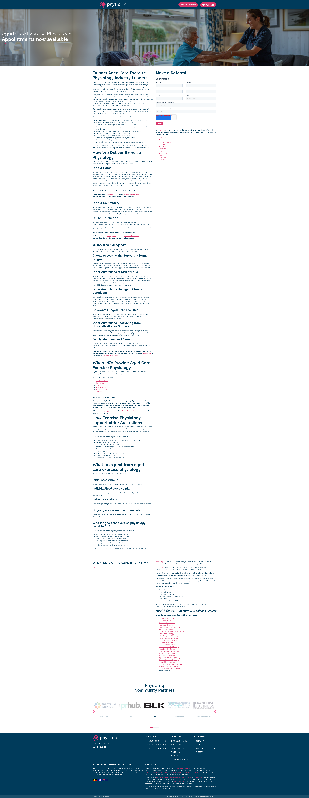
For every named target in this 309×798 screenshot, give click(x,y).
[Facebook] (97, 747)
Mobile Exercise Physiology (168, 653)
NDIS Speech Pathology (167, 644)
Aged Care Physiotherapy (167, 625)
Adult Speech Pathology (167, 649)
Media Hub (200, 748)
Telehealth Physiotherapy (167, 662)
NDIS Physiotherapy (165, 621)
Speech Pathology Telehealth (169, 666)
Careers (199, 752)
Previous (94, 711)
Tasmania (99, 392)
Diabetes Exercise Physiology (169, 660)
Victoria (98, 385)
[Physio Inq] (113, 5)
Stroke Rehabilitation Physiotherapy (171, 627)
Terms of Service (176, 796)
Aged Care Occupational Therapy (170, 640)
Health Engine (179, 716)
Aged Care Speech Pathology (169, 651)
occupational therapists (162, 772)
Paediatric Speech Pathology (169, 647)
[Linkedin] (94, 747)
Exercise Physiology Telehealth (169, 668)
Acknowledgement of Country (209, 796)
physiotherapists (150, 772)
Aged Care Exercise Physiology (169, 658)
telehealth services (178, 781)
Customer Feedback (197, 796)
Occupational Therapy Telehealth (170, 664)
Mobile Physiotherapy (166, 618)
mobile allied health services (184, 768)
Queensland (100, 383)
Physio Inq (161, 130)
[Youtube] (105, 747)
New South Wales (102, 381)
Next (215, 711)
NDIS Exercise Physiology (167, 655)
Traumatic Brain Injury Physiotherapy (171, 631)
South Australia (101, 387)
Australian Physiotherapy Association (204, 716)
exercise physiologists (176, 772)
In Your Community (155, 745)
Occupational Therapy (166, 634)
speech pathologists (192, 772)
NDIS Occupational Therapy (168, 636)
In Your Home (153, 741)
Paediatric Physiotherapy (167, 623)
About (198, 745)
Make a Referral (188, 4)
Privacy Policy (168, 796)
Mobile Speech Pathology (168, 642)
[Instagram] (101, 747)
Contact (200, 741)
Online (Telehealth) (155, 748)
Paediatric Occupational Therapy (170, 638)
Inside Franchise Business (154, 716)
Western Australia (102, 389)
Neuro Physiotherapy (166, 629)
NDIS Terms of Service (187, 796)
